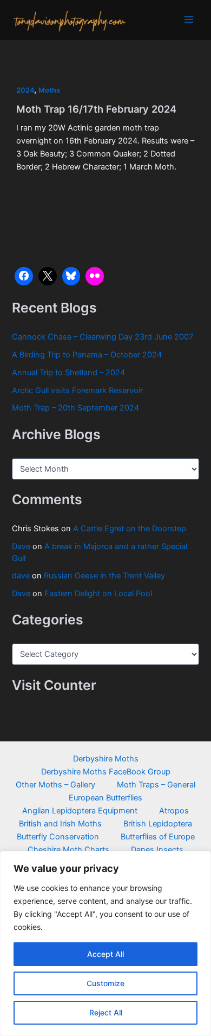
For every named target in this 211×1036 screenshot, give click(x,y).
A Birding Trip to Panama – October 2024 (87, 355)
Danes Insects (157, 850)
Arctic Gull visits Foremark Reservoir (77, 390)
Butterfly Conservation (58, 837)
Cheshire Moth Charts (68, 850)
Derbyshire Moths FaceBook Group (105, 772)
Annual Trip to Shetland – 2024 (68, 372)
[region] (105, 943)
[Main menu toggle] (188, 19)
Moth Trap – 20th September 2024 (75, 408)
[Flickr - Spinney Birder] (95, 276)
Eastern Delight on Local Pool (98, 593)
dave (21, 576)
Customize (105, 983)
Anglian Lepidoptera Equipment (79, 811)
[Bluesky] (71, 276)
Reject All (105, 1012)
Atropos (174, 811)
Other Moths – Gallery (55, 785)
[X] (48, 276)
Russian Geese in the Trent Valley (104, 576)
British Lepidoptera (157, 824)
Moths (49, 90)
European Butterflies (105, 798)
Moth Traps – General (156, 785)
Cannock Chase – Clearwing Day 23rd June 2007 (102, 337)
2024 (25, 90)
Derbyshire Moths (106, 759)
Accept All (105, 954)
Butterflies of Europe (158, 837)
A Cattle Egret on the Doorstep (129, 528)
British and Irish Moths (60, 824)
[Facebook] (24, 276)
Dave (21, 546)
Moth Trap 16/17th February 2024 (96, 109)
